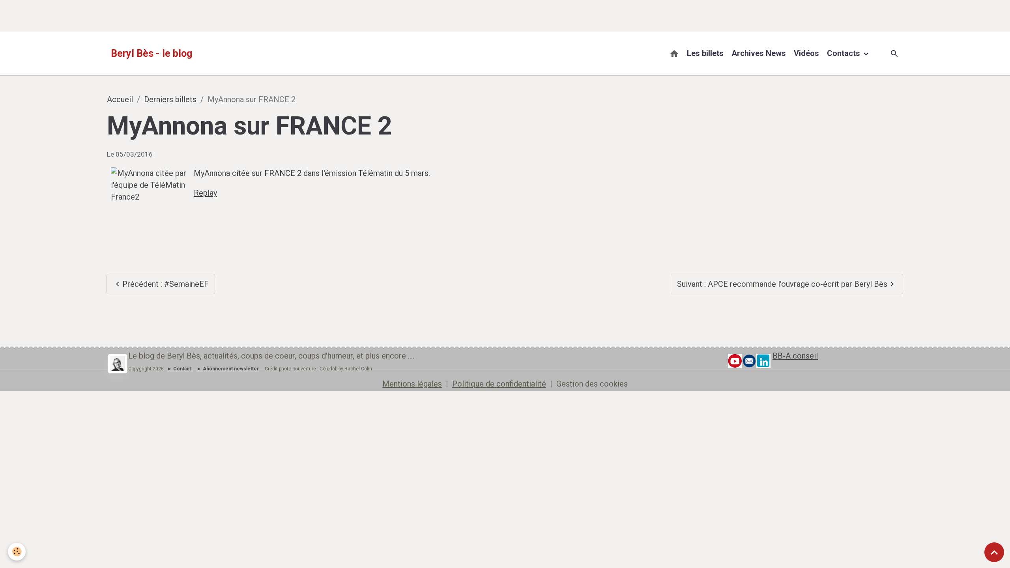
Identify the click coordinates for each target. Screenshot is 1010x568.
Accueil (120, 99)
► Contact (179, 369)
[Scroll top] (994, 552)
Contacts (844, 53)
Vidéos (806, 53)
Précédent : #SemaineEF (165, 284)
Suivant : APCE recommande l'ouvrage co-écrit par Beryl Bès (782, 284)
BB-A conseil (795, 356)
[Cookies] (17, 552)
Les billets (705, 53)
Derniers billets (170, 99)
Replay (205, 193)
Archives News (758, 53)
